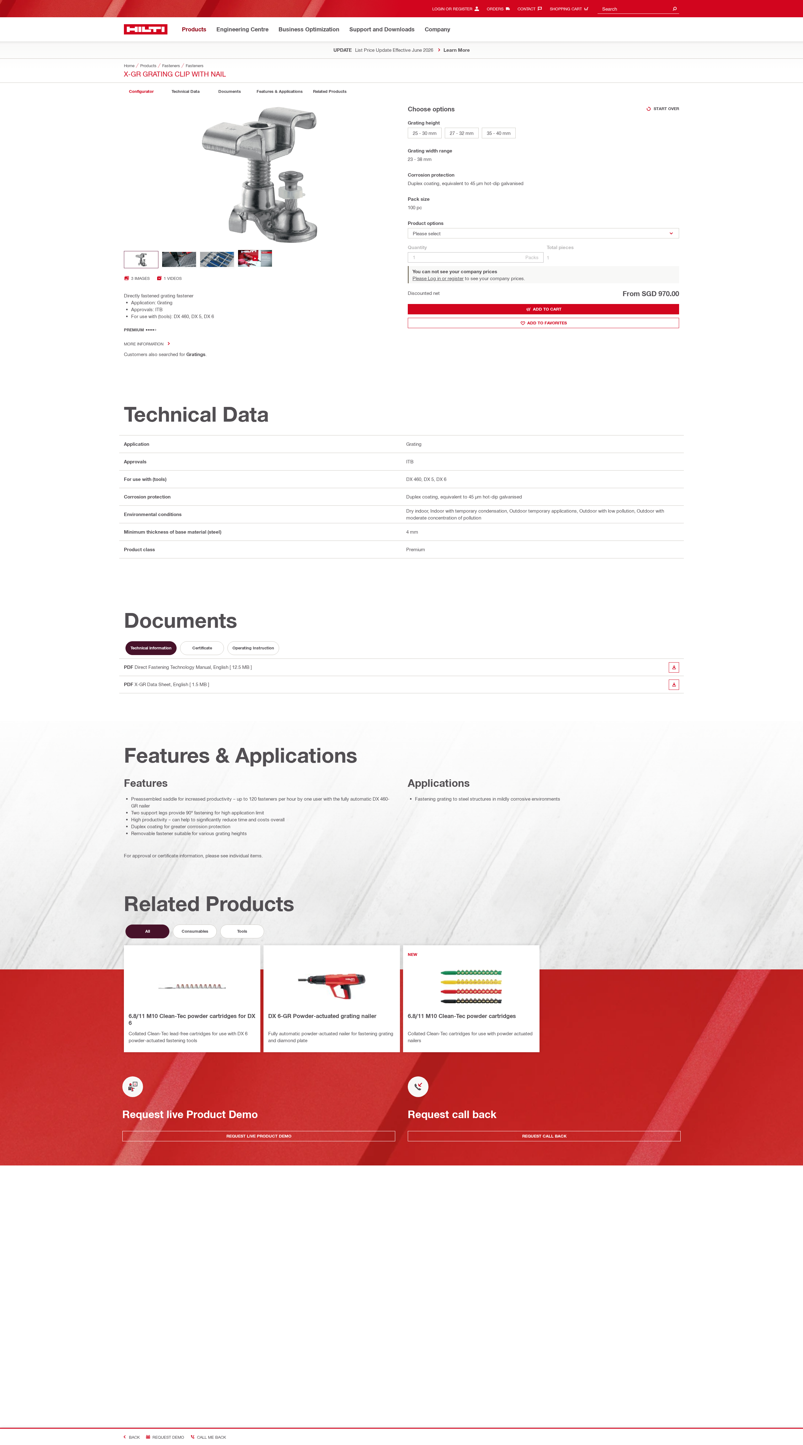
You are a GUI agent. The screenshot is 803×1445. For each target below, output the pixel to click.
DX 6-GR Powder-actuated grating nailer (322, 1015)
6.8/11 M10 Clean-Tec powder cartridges (462, 1015)
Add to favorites (547, 322)
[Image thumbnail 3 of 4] (217, 259)
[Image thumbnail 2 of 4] (179, 259)
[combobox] (638, 8)
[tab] (141, 91)
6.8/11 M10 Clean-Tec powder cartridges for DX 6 (192, 1019)
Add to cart (547, 309)
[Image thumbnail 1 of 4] (141, 259)
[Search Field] (675, 8)
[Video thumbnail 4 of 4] (255, 259)
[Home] (146, 29)
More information (143, 343)
